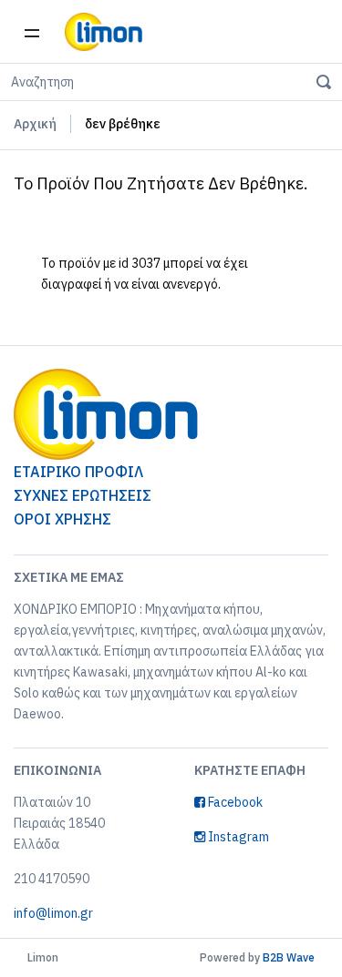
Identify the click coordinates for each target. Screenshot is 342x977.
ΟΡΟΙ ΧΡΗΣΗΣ (62, 519)
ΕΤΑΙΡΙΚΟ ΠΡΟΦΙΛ (78, 472)
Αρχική (35, 124)
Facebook (234, 802)
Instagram (237, 837)
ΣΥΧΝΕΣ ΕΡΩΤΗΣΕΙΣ (82, 495)
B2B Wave (289, 957)
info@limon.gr (53, 913)
